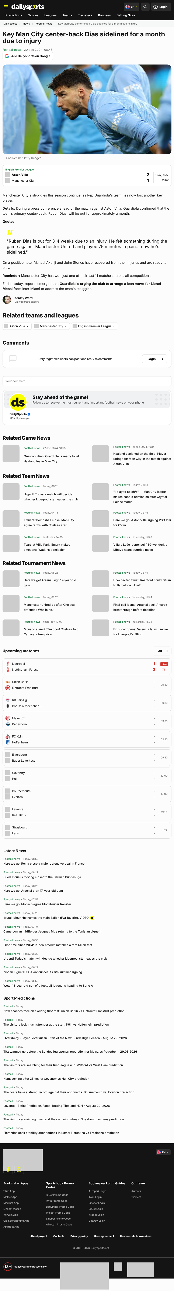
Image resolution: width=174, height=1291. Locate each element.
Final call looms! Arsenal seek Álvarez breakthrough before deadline (140, 607)
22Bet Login (96, 1208)
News (26, 23)
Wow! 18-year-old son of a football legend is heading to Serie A (48, 985)
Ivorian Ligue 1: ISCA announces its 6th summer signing (42, 972)
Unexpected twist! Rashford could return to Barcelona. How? (142, 582)
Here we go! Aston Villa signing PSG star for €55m (142, 522)
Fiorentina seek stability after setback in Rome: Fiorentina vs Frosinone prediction (61, 1132)
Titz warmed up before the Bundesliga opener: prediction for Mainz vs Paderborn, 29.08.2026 (70, 1051)
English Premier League (19, 169)
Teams (67, 15)
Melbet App (10, 1197)
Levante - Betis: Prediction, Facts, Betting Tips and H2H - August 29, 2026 (56, 1105)
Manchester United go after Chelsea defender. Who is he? (49, 607)
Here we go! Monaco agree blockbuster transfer (37, 904)
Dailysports (10, 23)
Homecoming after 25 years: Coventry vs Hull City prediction (46, 1078)
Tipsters (136, 1197)
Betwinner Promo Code (60, 1206)
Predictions (14, 15)
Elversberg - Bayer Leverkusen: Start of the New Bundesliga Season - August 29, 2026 (65, 1038)
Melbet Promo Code (58, 1212)
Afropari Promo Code (59, 1224)
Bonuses (104, 15)
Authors (136, 1191)
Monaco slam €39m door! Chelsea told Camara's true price (51, 631)
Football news (44, 23)
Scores (33, 15)
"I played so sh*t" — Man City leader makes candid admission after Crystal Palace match (140, 497)
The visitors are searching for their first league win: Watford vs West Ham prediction (63, 1065)
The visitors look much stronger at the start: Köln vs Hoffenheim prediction (56, 1024)
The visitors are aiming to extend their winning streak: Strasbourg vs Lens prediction (63, 1119)
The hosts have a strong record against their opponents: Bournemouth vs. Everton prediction (68, 1092)
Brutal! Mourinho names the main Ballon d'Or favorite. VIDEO (46, 917)
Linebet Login (97, 1202)
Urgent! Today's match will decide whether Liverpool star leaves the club (51, 496)
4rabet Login (96, 1214)
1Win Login (95, 1197)
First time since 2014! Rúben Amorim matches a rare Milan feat (47, 945)
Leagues (50, 15)
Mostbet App (11, 1202)
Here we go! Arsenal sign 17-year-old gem (50, 582)
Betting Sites (126, 15)
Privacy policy (79, 1236)
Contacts (58, 1236)
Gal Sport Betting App (16, 1220)
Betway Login (97, 1220)
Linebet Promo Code (58, 1218)
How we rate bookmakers (136, 1236)
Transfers (85, 15)
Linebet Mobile (12, 1208)
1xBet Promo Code (57, 1194)
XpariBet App (11, 1226)
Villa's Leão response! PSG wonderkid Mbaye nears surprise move (140, 547)
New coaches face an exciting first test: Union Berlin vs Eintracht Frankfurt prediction (63, 1011)
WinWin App (10, 1214)
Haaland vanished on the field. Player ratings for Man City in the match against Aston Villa (142, 459)
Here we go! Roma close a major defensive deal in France (43, 863)
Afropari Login (97, 1191)
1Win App (9, 1191)
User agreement (104, 1236)
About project (38, 1236)
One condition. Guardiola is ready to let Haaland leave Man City (51, 458)
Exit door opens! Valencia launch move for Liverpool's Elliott (140, 631)
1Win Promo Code (56, 1200)
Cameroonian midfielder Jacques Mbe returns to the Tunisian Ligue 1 (52, 931)
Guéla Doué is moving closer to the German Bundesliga (42, 877)
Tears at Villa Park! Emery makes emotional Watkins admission (47, 547)
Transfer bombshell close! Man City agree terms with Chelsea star (49, 522)
